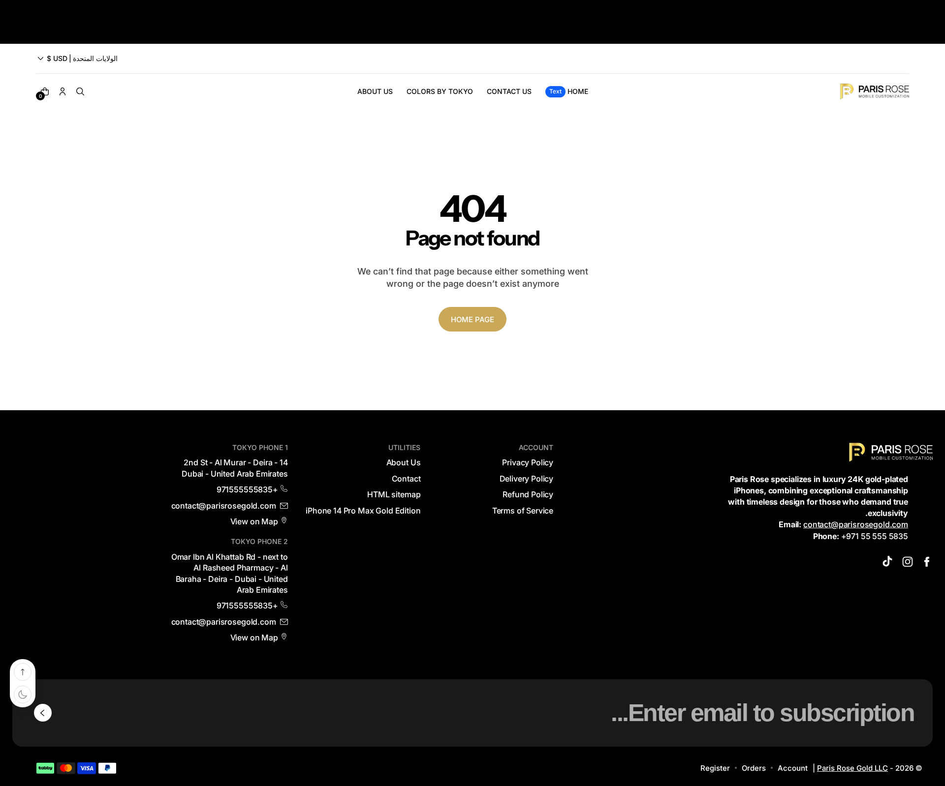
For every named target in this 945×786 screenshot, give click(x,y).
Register (715, 768)
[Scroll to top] (22, 672)
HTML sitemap (393, 494)
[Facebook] (927, 562)
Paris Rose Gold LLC (852, 768)
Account (793, 768)
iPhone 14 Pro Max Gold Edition (363, 510)
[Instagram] (908, 562)
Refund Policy (528, 494)
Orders (754, 768)
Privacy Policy (527, 462)
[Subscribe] (43, 712)
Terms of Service (522, 510)
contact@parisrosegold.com (855, 524)
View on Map (254, 521)
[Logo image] (874, 91)
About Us (403, 462)
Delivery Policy (527, 479)
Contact (406, 479)
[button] (77, 58)
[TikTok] (888, 562)
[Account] (62, 91)
